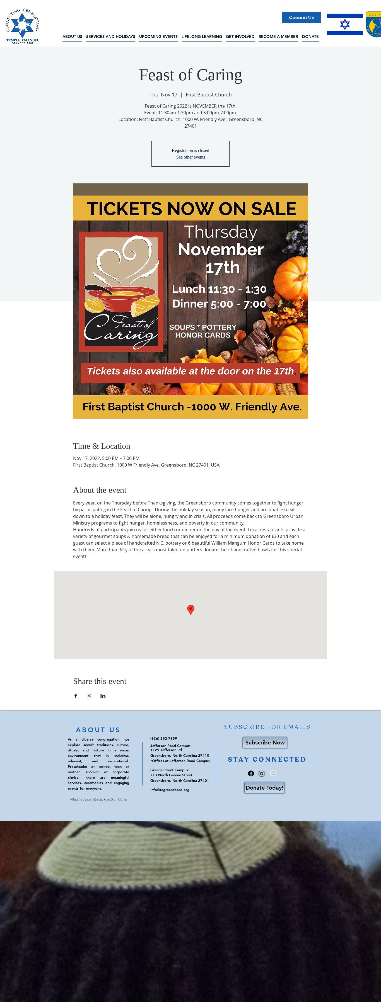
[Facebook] (251, 773)
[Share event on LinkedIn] (103, 696)
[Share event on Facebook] (75, 696)
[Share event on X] (89, 696)
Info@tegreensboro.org (169, 789)
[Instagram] (262, 773)
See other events (190, 157)
